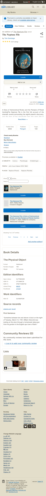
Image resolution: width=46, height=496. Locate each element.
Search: (5, 181)
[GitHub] (34, 426)
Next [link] (31, 237)
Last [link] (37, 237)
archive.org (22, 490)
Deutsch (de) (7, 440)
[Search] (33, 7)
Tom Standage (9, 38)
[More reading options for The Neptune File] (40, 82)
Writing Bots (7, 421)
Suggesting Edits (29, 418)
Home (25, 392)
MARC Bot (41, 102)
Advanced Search (29, 403)
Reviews (37, 26)
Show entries (9, 178)
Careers (5, 398)
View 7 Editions (19, 26)
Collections (27, 401)
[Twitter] (30, 426)
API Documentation (9, 416)
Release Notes (28, 423)
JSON (26, 381)
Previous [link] (15, 237)
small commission (8, 152)
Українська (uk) (8, 467)
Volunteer (6, 394)
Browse (33, 12)
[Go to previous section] (2, 26)
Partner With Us (8, 396)
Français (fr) (7, 447)
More (6, 147)
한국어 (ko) (7, 456)
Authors (26, 396)
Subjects (26, 398)
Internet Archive (14, 482)
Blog (4, 401)
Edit (4, 103)
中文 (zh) (6, 470)
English (20, 157)
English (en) (7, 443)
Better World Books (10, 142)
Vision (5, 392)
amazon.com (7, 309)
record (14, 309)
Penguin (23, 129)
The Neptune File (20, 32)
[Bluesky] (25, 426)
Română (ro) (7, 461)
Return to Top (28, 405)
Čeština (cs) (7, 438)
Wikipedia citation (38, 381)
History (42, 104)
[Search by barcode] (38, 7)
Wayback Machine (12, 490)
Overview (9, 26)
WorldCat (7, 138)
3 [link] (27, 237)
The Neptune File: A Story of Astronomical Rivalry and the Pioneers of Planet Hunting (24, 217)
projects (13, 488)
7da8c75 (40, 481)
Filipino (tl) (6, 472)
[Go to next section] (43, 26)
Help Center (27, 414)
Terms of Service (8, 403)
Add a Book (27, 421)
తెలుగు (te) (6, 465)
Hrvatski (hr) (7, 452)
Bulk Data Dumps (8, 418)
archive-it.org (13, 492)
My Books (11, 12)
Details (29, 26)
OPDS (30, 381)
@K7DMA (10, 368)
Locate (23, 77)
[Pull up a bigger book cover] (23, 73)
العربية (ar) (6, 436)
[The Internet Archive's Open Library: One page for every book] (10, 7)
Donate (26, 2)
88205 (18, 286)
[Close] (40, 18)
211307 (18, 289)
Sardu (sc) (6, 463)
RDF (22, 381)
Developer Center (9, 414)
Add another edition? (35, 241)
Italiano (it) (6, 454)
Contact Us (27, 416)
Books (26, 394)
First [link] (9, 237)
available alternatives (27, 20)
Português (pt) (8, 458)
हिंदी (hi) (5, 449)
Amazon (6, 145)
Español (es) (7, 445)
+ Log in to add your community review (20, 343)
